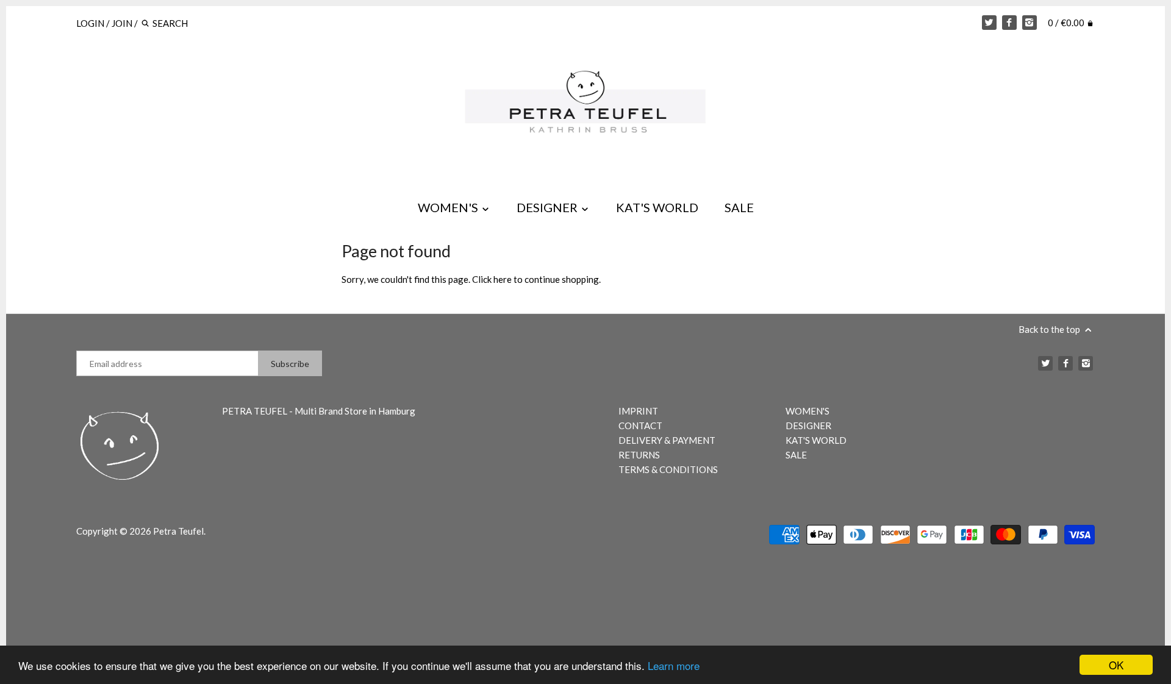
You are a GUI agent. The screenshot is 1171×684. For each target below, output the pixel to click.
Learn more (674, 665)
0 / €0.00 (1067, 22)
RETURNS (639, 454)
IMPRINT (638, 410)
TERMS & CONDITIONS (668, 469)
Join (122, 23)
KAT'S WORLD (657, 207)
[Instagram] (1029, 22)
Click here (492, 279)
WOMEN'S (449, 207)
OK (1116, 664)
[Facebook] (1009, 22)
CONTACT (640, 425)
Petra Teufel (178, 530)
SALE (739, 207)
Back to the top (1050, 329)
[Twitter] (989, 22)
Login (90, 23)
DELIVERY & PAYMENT (666, 440)
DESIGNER (548, 207)
